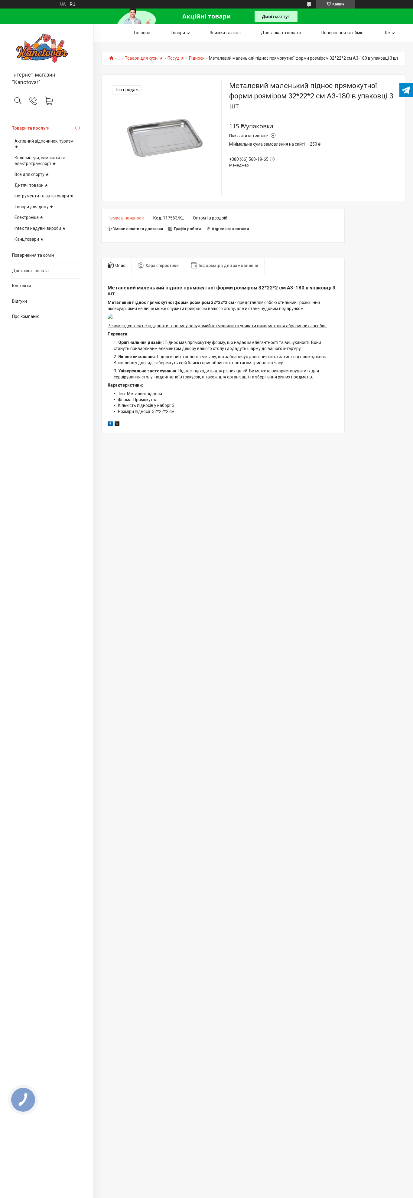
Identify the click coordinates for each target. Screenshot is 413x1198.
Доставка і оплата (30, 270)
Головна (142, 32)
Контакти (21, 285)
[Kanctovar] (46, 48)
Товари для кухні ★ (144, 58)
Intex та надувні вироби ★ (40, 228)
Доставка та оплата (281, 32)
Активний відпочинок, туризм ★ (44, 144)
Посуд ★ (175, 58)
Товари (178, 32)
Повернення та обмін (33, 255)
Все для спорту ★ (32, 174)
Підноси (197, 58)
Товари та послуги (31, 128)
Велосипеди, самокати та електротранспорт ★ (40, 160)
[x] (117, 424)
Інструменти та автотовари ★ (44, 195)
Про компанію (26, 316)
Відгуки (19, 301)
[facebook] (110, 424)
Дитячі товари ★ (31, 185)
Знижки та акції (225, 32)
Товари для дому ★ (34, 206)
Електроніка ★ (29, 217)
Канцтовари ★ (29, 239)
